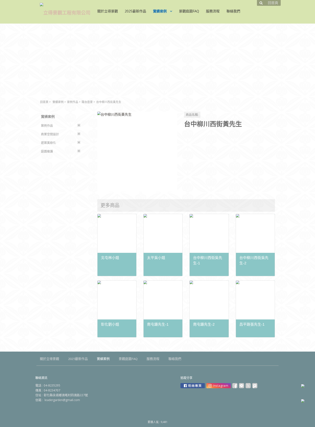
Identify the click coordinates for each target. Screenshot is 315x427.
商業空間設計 (50, 134)
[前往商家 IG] (218, 385)
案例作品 (72, 102)
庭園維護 (47, 151)
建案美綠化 (48, 143)
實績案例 (58, 102)
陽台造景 (87, 102)
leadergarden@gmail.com (62, 400)
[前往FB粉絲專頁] (192, 385)
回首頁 (44, 102)
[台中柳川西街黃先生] (137, 152)
